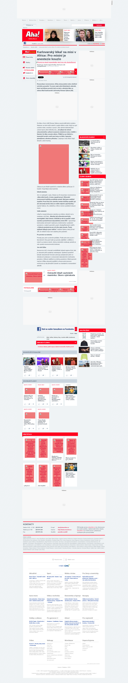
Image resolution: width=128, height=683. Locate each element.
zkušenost (72, 337)
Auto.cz (79, 20)
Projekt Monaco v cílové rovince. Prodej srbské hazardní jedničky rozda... (72, 603)
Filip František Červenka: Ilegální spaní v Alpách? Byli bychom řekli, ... (37, 629)
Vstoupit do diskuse (70, 77)
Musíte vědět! (34, 47)
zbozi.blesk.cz (50, 650)
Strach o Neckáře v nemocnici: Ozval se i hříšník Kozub (73, 586)
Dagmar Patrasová (77, 538)
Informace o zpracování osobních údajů (83, 673)
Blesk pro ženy (32, 20)
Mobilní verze (71, 559)
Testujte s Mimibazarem (70, 643)
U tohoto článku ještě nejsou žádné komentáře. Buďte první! (56, 346)
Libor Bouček (90, 543)
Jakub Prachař (48, 541)
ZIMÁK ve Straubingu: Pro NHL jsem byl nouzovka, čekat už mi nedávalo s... (37, 648)
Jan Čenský (55, 541)
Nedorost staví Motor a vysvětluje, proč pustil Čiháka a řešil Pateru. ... (54, 584)
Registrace (25, 27)
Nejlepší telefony (51, 600)
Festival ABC (91, 623)
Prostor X (31, 643)
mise (48, 339)
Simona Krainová (88, 546)
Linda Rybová (97, 543)
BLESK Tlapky (33, 621)
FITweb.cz (86, 20)
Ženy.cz (65, 20)
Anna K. (34, 538)
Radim (103, 43)
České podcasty (85, 645)
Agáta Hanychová (27, 538)
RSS (69, 667)
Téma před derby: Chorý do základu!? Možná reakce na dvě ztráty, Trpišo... (55, 587)
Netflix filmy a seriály (34, 623)
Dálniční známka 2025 (38, 600)
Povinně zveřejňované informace (85, 674)
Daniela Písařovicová (88, 538)
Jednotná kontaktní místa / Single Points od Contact (66, 674)
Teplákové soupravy (69, 653)
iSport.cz (72, 20)
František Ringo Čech (57, 540)
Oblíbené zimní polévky (88, 599)
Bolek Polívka (55, 538)
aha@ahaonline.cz (63, 527)
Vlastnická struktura (50, 674)
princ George (35, 549)
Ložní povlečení (68, 656)
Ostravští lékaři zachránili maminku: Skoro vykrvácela (61, 274)
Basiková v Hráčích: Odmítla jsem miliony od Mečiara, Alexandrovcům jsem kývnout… (97, 212)
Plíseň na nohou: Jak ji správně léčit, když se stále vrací (72, 630)
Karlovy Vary (57, 337)
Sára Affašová (72, 546)
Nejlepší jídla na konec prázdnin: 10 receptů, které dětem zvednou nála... (90, 606)
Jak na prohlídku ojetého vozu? (53, 651)
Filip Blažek (48, 540)
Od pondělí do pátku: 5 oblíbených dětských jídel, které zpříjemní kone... (90, 586)
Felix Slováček (41, 540)
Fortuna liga (33, 645)
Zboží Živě (49, 645)
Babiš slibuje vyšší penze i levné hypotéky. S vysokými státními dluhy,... (71, 606)
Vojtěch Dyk (93, 548)
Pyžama (66, 650)
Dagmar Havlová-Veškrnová (66, 538)
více (101, 20)
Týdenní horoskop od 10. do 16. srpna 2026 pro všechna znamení (96, 219)
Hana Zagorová (75, 540)
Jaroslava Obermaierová (92, 541)
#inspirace (49, 621)
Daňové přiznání (69, 599)
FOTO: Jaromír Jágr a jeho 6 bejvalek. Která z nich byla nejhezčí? (54, 581)
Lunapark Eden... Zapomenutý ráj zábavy (72, 589)
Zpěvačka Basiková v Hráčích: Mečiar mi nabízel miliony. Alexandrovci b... (37, 654)
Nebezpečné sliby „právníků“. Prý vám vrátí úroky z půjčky (71, 475)
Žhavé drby (29, 57)
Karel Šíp (67, 543)
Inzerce (59, 667)
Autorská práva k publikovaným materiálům (41, 673)
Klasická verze (58, 559)
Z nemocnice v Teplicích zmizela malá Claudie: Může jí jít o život (37, 581)
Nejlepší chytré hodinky (53, 599)
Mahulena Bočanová (64, 545)
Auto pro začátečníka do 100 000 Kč (54, 655)
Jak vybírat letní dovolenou (89, 580)
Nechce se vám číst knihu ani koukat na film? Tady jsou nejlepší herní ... (90, 632)
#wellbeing (56, 621)
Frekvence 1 (85, 648)
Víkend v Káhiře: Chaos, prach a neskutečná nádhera (36, 632)
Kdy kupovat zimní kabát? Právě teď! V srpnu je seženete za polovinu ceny (96, 249)
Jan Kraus (61, 541)
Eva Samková (34, 540)
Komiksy (84, 623)
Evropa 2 (84, 650)
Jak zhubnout (68, 576)
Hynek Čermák (94, 540)
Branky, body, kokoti (40, 643)
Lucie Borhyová (29, 545)
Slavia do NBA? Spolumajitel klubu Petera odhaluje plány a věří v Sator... (37, 651)
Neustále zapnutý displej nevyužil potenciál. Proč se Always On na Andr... (54, 611)
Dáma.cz (58, 20)
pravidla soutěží (62, 532)
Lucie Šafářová (37, 545)
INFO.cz (35, 578)
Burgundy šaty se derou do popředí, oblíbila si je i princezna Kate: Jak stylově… (97, 204)
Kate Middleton (73, 543)
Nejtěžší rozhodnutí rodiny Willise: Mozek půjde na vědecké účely (72, 583)
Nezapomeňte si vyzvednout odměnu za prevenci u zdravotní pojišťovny (72, 633)
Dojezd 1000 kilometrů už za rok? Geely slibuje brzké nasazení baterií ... (37, 609)
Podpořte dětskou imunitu (71, 621)
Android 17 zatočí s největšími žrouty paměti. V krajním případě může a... (55, 608)
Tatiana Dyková (32, 548)
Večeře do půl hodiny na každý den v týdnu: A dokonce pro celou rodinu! (90, 603)
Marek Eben (73, 545)
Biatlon (57, 576)
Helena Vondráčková (85, 540)
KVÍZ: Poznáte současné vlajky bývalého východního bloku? (35, 626)
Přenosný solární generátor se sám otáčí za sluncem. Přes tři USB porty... (55, 605)
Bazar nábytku (68, 658)
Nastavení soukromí (40, 674)
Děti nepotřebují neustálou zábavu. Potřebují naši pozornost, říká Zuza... (90, 583)
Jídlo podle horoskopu (93, 600)
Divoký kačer (40, 621)
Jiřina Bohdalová (39, 543)
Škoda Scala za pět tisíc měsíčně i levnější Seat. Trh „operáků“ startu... (72, 609)
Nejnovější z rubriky (87, 137)
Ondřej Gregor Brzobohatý (39, 546)
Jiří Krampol (31, 543)
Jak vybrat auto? (50, 660)
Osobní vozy (49, 646)
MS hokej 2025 (50, 576)
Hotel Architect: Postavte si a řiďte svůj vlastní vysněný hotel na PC (90, 626)
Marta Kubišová (80, 545)
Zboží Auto (49, 656)
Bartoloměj (96, 43)
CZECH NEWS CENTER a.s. (53, 670)
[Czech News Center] (67, 565)
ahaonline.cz (91, 527)
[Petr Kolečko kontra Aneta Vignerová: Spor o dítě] (85, 35)
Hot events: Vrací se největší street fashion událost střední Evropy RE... (54, 627)
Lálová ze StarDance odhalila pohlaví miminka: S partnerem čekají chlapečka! (96, 189)
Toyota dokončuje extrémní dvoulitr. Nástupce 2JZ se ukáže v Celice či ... (37, 603)
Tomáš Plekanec (50, 548)
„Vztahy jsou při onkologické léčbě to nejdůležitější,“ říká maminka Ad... (90, 589)
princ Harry (42, 549)
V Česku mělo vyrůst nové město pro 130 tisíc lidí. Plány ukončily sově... (37, 584)
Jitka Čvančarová (48, 543)
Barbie (66, 646)
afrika (51, 337)
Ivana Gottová (32, 541)
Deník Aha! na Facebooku (25, 43)
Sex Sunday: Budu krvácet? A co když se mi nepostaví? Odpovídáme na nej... (55, 630)
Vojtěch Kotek (100, 548)
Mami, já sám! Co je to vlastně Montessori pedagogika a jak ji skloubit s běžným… (96, 197)
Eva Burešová (26, 540)
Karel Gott (61, 543)
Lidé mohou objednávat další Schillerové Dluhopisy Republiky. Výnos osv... (36, 587)
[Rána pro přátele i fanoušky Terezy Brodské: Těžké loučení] (54, 35)
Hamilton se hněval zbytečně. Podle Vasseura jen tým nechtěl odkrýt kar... (37, 606)
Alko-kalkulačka (33, 599)
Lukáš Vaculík (55, 545)
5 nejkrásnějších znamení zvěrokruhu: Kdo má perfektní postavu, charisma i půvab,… (96, 242)
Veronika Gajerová (76, 548)
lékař (48, 337)
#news (61, 621)
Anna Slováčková (41, 538)
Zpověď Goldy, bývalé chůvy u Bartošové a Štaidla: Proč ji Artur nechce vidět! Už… (96, 182)
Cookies (94, 673)
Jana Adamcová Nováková (70, 541)
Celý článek (73, 281)
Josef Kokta (55, 543)
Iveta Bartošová (40, 541)
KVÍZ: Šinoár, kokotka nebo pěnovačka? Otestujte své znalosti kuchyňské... (89, 609)
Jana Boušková (81, 541)
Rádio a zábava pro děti (87, 646)
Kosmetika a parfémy (69, 651)
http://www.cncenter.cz (64, 529)
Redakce (65, 667)
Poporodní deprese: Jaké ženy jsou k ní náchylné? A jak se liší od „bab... (73, 627)
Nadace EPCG (76, 600)
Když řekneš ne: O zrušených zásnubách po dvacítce (53, 624)
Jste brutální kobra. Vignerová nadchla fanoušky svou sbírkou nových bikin (96, 227)
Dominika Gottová (98, 538)
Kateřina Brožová (82, 543)
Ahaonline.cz (26, 47)
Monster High (67, 645)
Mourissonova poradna (88, 621)
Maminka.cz (50, 20)
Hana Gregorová (67, 540)
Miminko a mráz (93, 578)
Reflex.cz (94, 20)
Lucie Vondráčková (46, 545)
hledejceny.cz (50, 643)
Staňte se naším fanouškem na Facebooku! (57, 329)
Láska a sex (29, 73)
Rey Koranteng (64, 546)
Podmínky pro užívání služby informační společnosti (62, 673)
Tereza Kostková (41, 548)
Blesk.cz (24, 20)
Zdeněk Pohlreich (27, 549)
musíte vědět (64, 337)
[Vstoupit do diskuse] (33, 404)
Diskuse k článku (43, 343)
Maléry (28, 62)
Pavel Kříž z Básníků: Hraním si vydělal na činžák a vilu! (96, 234)
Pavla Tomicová (50, 546)
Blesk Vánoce (32, 576)
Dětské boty (67, 655)
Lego (66, 648)
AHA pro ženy (84, 330)
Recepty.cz (41, 20)
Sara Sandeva (80, 546)
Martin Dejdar (88, 545)
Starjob (83, 643)
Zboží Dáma (49, 648)
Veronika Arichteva (66, 548)
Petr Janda (57, 546)
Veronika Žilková (86, 548)
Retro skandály (30, 78)
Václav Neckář (58, 548)
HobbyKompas (50, 653)
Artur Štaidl (48, 538)
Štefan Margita (97, 546)
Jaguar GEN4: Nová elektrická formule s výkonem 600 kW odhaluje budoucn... (90, 629)
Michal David (95, 545)
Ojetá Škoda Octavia (51, 658)
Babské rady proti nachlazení (72, 623)
